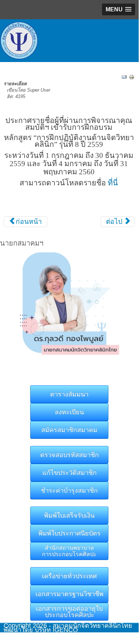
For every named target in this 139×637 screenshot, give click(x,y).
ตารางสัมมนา (69, 394)
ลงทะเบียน (69, 412)
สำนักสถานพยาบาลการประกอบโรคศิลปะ (69, 551)
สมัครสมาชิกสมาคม (69, 429)
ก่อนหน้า (28, 221)
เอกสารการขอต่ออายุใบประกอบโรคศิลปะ (69, 611)
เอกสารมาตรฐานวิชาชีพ (69, 593)
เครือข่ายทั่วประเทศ (69, 576)
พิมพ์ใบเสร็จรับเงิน (69, 515)
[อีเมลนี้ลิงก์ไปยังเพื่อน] (124, 76)
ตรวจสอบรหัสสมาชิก (69, 454)
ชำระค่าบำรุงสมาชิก (69, 490)
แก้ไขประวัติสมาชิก (69, 472)
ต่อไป (115, 221)
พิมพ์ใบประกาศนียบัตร (69, 533)
